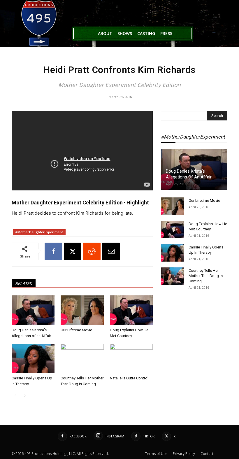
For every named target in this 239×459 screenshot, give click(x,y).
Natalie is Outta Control (129, 378)
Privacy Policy (184, 453)
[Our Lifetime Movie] (82, 310)
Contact (207, 453)
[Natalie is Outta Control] (131, 358)
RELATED (23, 283)
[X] (72, 251)
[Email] (111, 251)
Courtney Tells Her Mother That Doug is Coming (206, 275)
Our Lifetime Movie (76, 330)
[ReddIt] (92, 251)
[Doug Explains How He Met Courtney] (131, 310)
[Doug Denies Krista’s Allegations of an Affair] (33, 310)
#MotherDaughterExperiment (39, 232)
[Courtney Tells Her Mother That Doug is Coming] (82, 358)
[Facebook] (53, 251)
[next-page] (24, 395)
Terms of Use (156, 453)
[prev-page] (15, 395)
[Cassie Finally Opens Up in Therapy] (33, 358)
